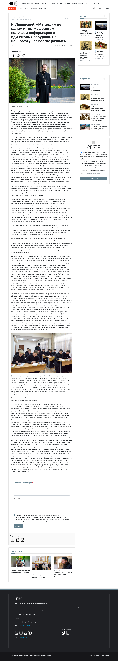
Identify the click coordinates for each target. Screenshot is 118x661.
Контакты (106, 8)
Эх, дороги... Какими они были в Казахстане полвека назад (98, 88)
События (36, 3)
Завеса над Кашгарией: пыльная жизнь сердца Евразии (98, 108)
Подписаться (97, 3)
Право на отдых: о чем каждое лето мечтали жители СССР (99, 128)
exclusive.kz (24, 478)
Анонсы (29, 3)
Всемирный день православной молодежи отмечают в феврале (40, 575)
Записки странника (77, 3)
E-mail (16, 506)
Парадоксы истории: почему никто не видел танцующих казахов (98, 118)
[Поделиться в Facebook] (13, 55)
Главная (24, 3)
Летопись (52, 3)
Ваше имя (17, 498)
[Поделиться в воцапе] (18, 55)
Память (44, 3)
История (67, 3)
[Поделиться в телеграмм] (23, 55)
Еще (87, 3)
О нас (100, 8)
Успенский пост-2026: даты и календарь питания (86, 31)
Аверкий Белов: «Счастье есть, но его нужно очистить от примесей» (63, 574)
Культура (59, 3)
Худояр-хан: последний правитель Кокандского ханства (85, 55)
